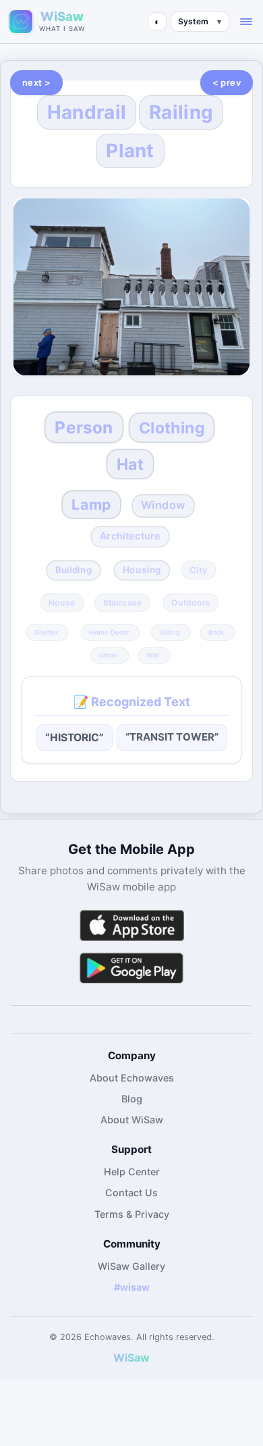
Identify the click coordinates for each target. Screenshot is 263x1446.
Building (73, 570)
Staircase (122, 603)
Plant (130, 150)
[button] (246, 22)
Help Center (132, 1171)
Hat (130, 463)
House (62, 603)
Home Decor (109, 632)
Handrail (86, 112)
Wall (153, 655)
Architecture (130, 535)
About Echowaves (132, 1077)
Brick (216, 632)
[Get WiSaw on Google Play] (131, 968)
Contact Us (131, 1192)
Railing (181, 112)
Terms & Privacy (131, 1214)
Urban (108, 655)
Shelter (46, 632)
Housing (142, 570)
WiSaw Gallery (131, 1266)
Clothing (172, 428)
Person (84, 427)
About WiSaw (131, 1119)
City (198, 570)
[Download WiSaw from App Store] (131, 925)
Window (163, 505)
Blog (131, 1098)
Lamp (92, 504)
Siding (170, 632)
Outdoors (190, 603)
